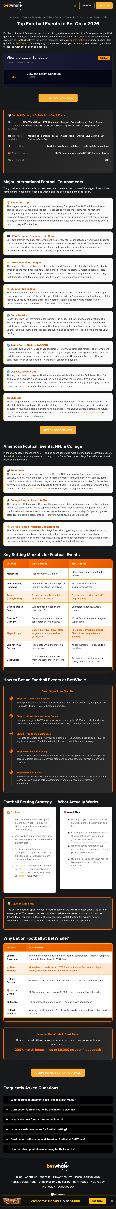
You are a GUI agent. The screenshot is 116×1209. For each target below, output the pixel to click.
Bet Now (104, 58)
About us (31, 1177)
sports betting (77, 40)
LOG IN (87, 5)
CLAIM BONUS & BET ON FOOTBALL (58, 1072)
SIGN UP (104, 5)
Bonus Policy (66, 1186)
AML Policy (98, 1181)
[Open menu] (75, 5)
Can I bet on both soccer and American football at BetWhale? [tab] (47, 1139)
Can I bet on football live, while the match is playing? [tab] (42, 1109)
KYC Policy (48, 1186)
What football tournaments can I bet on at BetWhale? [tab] (43, 1099)
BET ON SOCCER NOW (58, 430)
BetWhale (21, 43)
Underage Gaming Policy (54, 1181)
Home (11, 17)
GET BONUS (98, 1201)
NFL (13, 456)
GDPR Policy (80, 1181)
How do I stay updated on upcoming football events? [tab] (42, 1149)
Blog (19, 1177)
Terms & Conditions (23, 1181)
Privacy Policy (62, 1177)
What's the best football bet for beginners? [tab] (36, 1119)
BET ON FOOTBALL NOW (58, 97)
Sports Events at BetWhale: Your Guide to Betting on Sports (43, 17)
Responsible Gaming (87, 1177)
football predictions (90, 412)
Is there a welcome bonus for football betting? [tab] (38, 1129)
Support (45, 1177)
